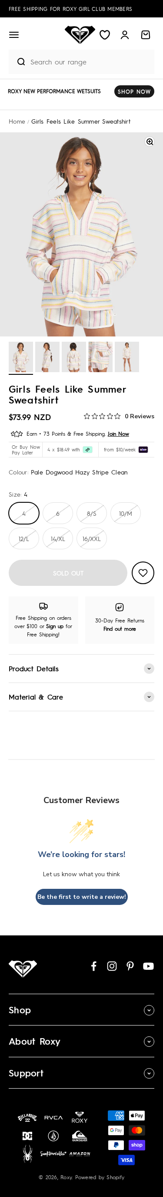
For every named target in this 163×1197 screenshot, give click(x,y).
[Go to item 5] (127, 358)
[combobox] (90, 61)
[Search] (17, 61)
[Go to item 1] (21, 358)
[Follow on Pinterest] (130, 966)
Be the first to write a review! (81, 897)
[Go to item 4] (100, 358)
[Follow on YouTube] (148, 966)
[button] (13, 34)
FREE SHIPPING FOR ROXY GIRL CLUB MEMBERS (70, 8)
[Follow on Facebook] (94, 966)
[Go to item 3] (74, 358)
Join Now (118, 433)
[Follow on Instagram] (112, 966)
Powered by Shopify (100, 1176)
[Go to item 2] (47, 358)
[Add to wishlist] (143, 573)
